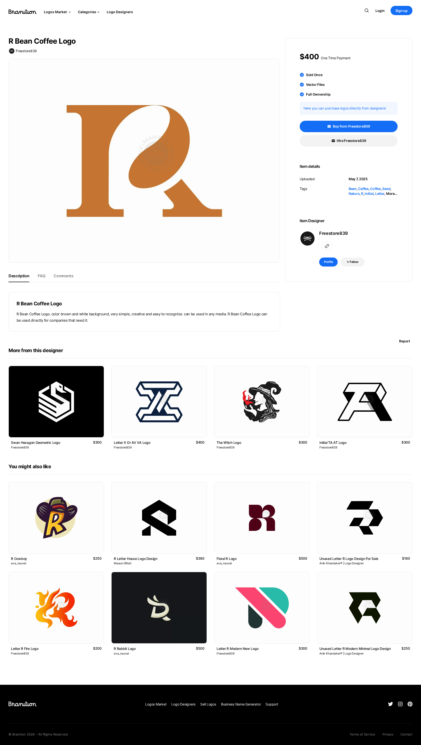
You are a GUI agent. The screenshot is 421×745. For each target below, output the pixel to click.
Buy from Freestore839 (351, 126)
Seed (386, 189)
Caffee (363, 189)
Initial (369, 193)
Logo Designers (120, 12)
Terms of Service (362, 734)
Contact (406, 734)
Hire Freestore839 (351, 141)
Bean (353, 189)
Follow (353, 262)
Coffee (375, 189)
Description (19, 275)
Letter (380, 193)
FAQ (41, 275)
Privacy (388, 734)
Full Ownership (318, 94)
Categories (87, 12)
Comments (63, 275)
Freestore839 (26, 51)
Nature (354, 193)
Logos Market (55, 12)
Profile (328, 262)
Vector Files (315, 84)
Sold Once (314, 75)
